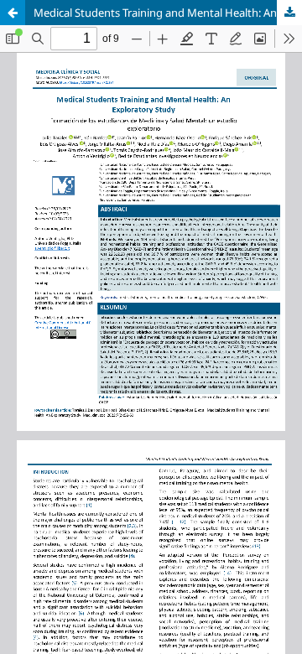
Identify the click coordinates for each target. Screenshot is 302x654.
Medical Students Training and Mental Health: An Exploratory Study (168, 12)
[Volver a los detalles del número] (12, 12)
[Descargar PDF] (289, 12)
